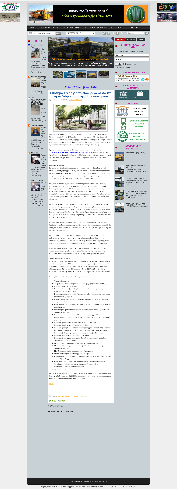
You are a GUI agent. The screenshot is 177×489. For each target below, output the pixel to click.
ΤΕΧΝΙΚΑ (121, 28)
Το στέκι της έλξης (38, 77)
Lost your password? (123, 67)
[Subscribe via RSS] (121, 33)
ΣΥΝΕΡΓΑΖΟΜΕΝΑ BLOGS (74, 28)
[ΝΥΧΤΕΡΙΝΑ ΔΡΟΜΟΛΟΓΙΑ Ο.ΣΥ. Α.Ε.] (167, 7)
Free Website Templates (130, 487)
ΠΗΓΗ (51, 384)
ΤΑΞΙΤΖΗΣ (35, 153)
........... (109, 487)
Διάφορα (141, 40)
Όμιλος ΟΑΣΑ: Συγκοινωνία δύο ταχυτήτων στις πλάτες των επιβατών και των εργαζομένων (136, 194)
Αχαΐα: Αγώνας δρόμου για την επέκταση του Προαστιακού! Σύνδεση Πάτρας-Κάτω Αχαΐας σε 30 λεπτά (136, 169)
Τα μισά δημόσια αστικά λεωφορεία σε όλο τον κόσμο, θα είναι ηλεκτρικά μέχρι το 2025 (137, 181)
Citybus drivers (37, 125)
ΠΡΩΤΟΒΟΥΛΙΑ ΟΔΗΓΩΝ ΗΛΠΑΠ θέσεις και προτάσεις (137, 205)
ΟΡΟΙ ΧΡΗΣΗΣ (135, 28)
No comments (76, 100)
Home (32, 28)
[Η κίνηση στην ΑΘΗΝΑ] (123, 99)
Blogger (104, 481)
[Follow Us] (113, 33)
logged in (128, 51)
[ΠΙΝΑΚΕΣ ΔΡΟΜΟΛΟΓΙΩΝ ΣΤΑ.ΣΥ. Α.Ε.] (10, 7)
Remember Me (130, 64)
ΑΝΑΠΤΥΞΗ (62, 396)
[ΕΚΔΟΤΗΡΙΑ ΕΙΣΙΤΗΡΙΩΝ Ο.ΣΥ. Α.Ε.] (167, 17)
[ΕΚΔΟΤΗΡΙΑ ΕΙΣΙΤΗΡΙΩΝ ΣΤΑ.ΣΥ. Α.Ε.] (10, 17)
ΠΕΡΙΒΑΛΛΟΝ (71, 396)
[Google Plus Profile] (108, 33)
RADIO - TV (131, 40)
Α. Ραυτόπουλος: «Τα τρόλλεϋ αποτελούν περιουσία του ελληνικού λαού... (80, 59)
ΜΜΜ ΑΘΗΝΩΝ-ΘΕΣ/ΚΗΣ (101, 28)
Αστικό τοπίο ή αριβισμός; (135, 153)
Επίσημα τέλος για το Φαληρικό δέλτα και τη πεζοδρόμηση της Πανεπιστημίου (81, 95)
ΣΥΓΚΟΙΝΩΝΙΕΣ (81, 396)
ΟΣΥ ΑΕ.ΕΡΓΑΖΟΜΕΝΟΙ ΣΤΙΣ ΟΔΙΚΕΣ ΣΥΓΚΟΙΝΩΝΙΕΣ (38, 101)
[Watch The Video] (104, 33)
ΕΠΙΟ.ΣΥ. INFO (37, 180)
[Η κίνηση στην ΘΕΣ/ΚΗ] (140, 99)
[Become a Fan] (117, 33)
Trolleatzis (120, 40)
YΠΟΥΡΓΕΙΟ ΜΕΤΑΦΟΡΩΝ (48, 28)
